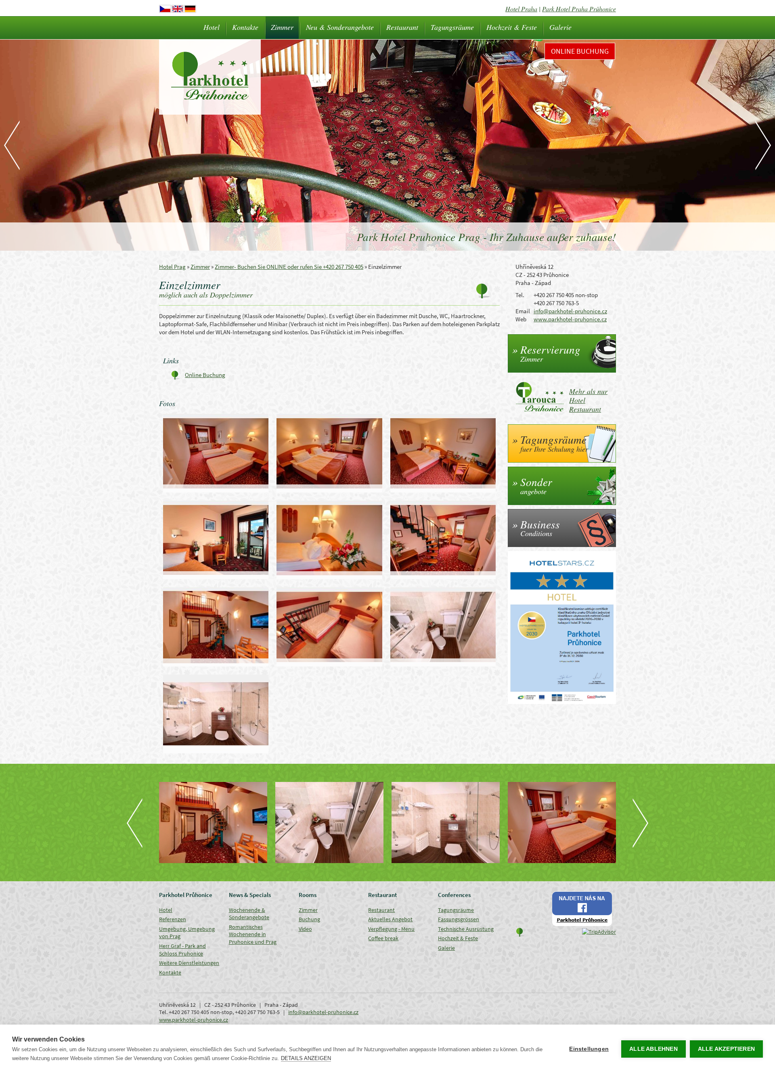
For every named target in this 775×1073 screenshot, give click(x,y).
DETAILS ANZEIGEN (306, 1058)
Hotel (211, 27)
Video (305, 929)
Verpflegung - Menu (391, 929)
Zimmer (282, 27)
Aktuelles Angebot (390, 919)
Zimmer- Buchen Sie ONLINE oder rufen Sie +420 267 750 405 (289, 266)
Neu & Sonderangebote (340, 27)
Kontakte (245, 27)
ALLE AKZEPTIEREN (726, 1049)
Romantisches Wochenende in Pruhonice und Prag (252, 934)
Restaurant (402, 27)
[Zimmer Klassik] (562, 822)
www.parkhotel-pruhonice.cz (570, 319)
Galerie (560, 27)
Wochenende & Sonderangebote (249, 913)
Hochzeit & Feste (511, 27)
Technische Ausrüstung (466, 929)
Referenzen (172, 919)
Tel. (519, 295)
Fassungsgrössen (458, 919)
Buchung (309, 919)
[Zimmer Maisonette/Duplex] (213, 822)
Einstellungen (589, 1049)
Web (520, 319)
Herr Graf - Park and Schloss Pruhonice (182, 949)
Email (522, 311)
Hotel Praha (521, 8)
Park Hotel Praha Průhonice (579, 8)
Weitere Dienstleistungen (189, 962)
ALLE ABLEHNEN (653, 1049)
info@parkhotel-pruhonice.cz (570, 311)
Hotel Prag (172, 266)
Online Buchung (580, 51)
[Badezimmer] (329, 822)
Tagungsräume (452, 27)
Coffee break (383, 938)
